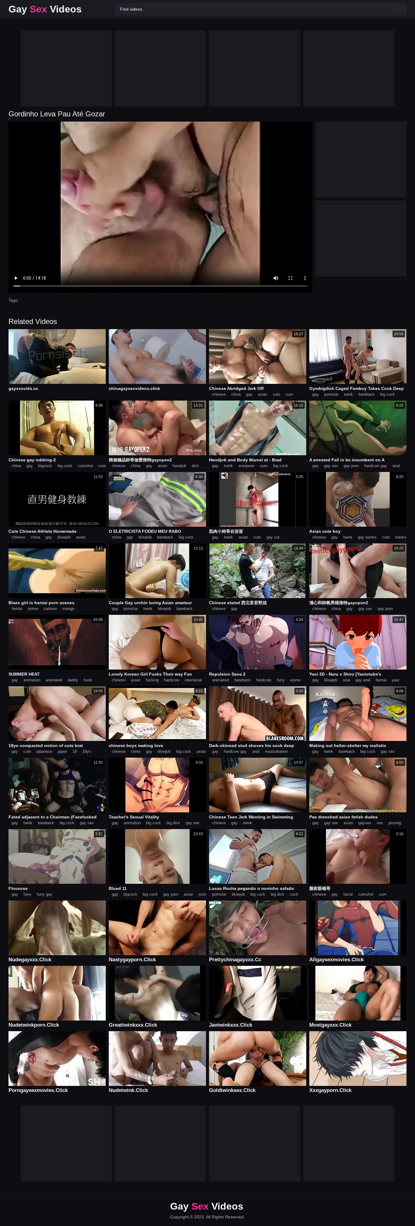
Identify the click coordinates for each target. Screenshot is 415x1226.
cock (294, 894)
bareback (366, 394)
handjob (179, 465)
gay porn (351, 465)
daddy (72, 680)
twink (348, 394)
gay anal (362, 680)
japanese (44, 751)
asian (262, 394)
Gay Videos (45, 9)
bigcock (45, 465)
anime (33, 608)
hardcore (171, 680)
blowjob (63, 537)
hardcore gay (375, 465)
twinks (400, 537)
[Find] (400, 9)
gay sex (331, 465)
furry (281, 680)
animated (54, 680)
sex (380, 823)
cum (289, 394)
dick (195, 465)
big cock (387, 394)
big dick (173, 823)
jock (202, 894)
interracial (193, 680)
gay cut (273, 537)
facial (348, 894)
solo (276, 394)
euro (264, 465)
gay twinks (367, 537)
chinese (219, 394)
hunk (88, 680)
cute (257, 537)
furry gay (44, 894)
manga (68, 608)
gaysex (364, 823)
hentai (17, 608)
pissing (395, 823)
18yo (86, 751)
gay (249, 394)
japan (62, 751)
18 (75, 751)
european (246, 465)
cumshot (85, 465)
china (236, 394)
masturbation (276, 751)
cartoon (50, 608)
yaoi (395, 680)
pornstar (331, 394)
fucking (152, 680)
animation (31, 680)
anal (396, 465)
